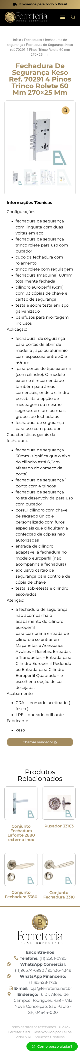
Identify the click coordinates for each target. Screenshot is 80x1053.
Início (17, 40)
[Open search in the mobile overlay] (73, 17)
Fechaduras (33, 40)
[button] (63, 17)
